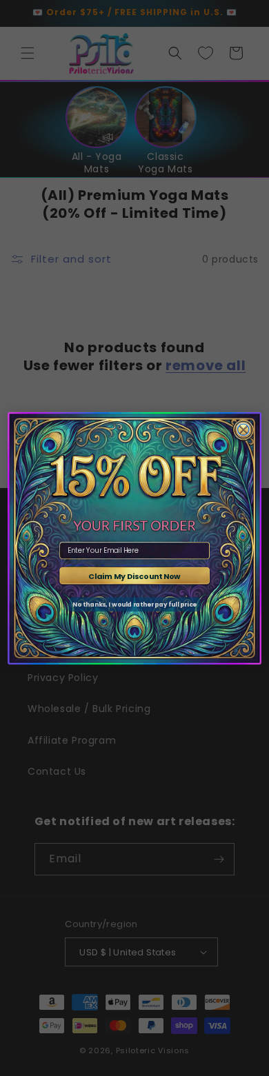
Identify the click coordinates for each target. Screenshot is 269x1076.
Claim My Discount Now (134, 576)
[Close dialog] (243, 429)
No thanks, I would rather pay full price (134, 604)
